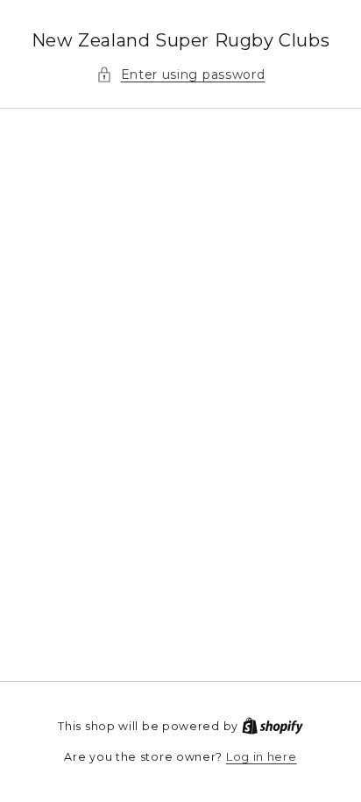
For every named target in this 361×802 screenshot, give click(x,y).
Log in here (261, 756)
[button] (180, 75)
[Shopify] (272, 726)
